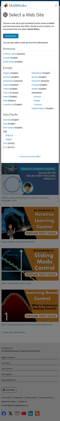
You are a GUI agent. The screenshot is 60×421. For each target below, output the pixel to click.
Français (37, 104)
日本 (5, 143)
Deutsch (37, 97)
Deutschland (8, 81)
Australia (7, 120)
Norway (35, 77)
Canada (6, 58)
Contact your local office (30, 156)
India (5, 124)
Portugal (35, 85)
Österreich (36, 81)
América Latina (9, 54)
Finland (6, 89)
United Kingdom (38, 108)
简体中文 (9, 135)
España (6, 85)
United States (9, 62)
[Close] (56, 6)
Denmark (7, 77)
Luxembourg (8, 104)
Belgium (6, 73)
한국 (5, 147)
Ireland (6, 97)
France (6, 93)
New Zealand (8, 127)
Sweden (35, 89)
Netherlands (37, 73)
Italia (5, 100)
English (37, 100)
